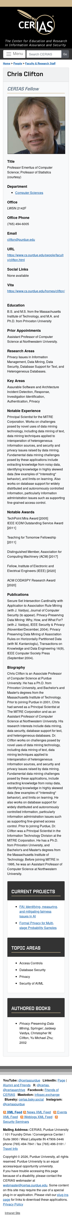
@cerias (43, 1085)
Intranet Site (12, 1213)
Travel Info (10, 1148)
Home (6, 63)
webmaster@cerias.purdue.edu (25, 1185)
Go (65, 54)
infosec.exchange (47, 1094)
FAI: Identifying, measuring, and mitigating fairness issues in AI (38, 911)
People (17, 63)
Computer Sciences (29, 192)
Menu (17, 53)
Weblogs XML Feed (37, 1117)
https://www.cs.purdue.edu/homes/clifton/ (36, 291)
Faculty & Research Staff (40, 63)
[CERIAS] (36, 22)
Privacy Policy (13, 1204)
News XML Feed (38, 1112)
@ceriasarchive (14, 1089)
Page (61, 1080)
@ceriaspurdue (29, 1080)
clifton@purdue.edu (21, 239)
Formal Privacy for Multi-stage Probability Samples (38, 925)
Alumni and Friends (17, 1085)
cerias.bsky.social (31, 1099)
